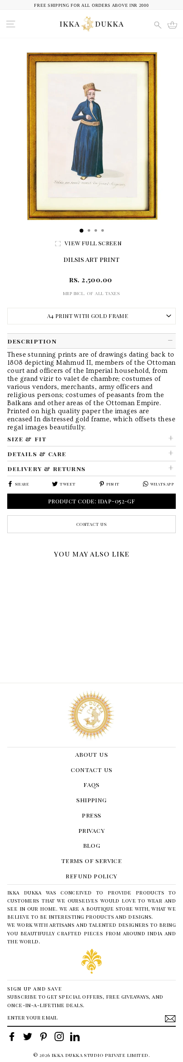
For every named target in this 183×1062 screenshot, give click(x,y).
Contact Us (91, 524)
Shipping (91, 799)
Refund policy (91, 876)
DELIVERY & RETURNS (46, 468)
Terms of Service (91, 860)
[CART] (172, 25)
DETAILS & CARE (36, 453)
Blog (91, 845)
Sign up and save (34, 988)
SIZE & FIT (26, 438)
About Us (91, 754)
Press (91, 815)
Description (32, 341)
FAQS (91, 784)
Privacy (91, 830)
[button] (10, 572)
